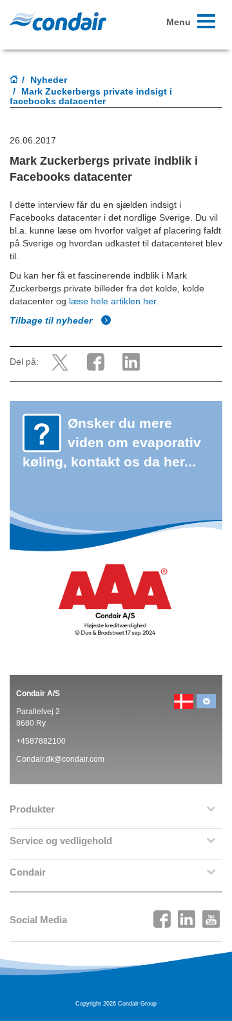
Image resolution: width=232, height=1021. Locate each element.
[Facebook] (162, 915)
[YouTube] (211, 915)
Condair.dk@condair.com (60, 759)
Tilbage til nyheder (52, 320)
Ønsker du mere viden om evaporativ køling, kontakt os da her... (112, 442)
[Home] (14, 80)
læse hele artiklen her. (112, 301)
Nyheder (48, 80)
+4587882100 (41, 741)
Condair (58, 21)
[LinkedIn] (187, 915)
